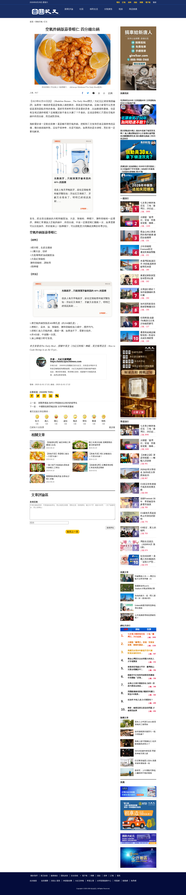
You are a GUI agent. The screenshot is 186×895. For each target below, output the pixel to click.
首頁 (31, 22)
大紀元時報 (79, 881)
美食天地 (38, 22)
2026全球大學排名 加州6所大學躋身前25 (148, 472)
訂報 (124, 2)
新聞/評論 (69, 9)
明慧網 (117, 881)
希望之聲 (90, 881)
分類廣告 (108, 9)
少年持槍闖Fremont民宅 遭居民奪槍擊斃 (147, 249)
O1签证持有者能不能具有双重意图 (148, 487)
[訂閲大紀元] (138, 796)
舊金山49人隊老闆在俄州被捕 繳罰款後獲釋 (148, 235)
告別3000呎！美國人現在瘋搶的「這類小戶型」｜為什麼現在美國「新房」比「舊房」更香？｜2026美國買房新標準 (148, 559)
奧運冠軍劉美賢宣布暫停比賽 (147, 277)
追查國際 (44, 881)
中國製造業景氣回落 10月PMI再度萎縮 (56, 406)
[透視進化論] (138, 417)
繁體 (154, 2)
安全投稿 (74, 876)
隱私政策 (64, 876)
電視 (118, 2)
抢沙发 (112, 427)
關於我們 (34, 876)
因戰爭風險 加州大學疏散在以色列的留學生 (57, 403)
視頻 (121, 9)
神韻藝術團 (67, 881)
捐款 (135, 2)
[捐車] (138, 829)
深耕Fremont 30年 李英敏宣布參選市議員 (147, 501)
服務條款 (54, 876)
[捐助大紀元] (138, 843)
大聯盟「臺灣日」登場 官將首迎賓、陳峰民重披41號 (147, 220)
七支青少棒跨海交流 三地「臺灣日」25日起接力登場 (148, 206)
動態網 (125, 881)
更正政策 (44, 876)
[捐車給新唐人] (138, 90)
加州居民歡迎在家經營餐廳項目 (147, 305)
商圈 (141, 2)
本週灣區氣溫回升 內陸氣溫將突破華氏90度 (148, 264)
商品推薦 (133, 9)
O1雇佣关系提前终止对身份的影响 (148, 516)
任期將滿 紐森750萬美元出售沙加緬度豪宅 (147, 321)
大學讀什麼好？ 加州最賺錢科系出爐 (147, 292)
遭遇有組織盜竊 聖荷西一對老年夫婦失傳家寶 (147, 335)
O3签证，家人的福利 (148, 529)
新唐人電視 (55, 881)
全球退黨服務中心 (104, 881)
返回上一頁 (72, 531)
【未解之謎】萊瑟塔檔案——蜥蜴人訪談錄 (147, 458)
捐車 (129, 2)
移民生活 (94, 9)
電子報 (148, 2)
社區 (81, 9)
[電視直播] (138, 867)
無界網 (133, 881)
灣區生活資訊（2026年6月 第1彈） (147, 544)
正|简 (110, 93)
